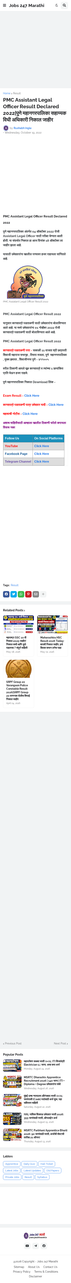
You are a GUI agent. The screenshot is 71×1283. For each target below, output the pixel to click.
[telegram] (35, 1246)
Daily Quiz (29, 1163)
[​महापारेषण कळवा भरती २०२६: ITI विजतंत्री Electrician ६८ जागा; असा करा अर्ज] (12, 1066)
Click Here (31, 395)
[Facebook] (6, 594)
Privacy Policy (21, 1271)
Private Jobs (12, 1177)
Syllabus (42, 1177)
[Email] (36, 594)
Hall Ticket (47, 1163)
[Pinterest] (28, 594)
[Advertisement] (35, 49)
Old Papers (52, 1170)
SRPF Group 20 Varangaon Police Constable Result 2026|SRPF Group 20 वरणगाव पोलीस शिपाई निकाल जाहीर (18, 690)
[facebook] (44, 1246)
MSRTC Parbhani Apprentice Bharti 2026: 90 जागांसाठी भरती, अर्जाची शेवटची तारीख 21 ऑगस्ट (45, 1134)
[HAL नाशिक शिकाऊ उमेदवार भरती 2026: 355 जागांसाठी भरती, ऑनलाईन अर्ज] (12, 1119)
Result (17, 93)
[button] (4, 5)
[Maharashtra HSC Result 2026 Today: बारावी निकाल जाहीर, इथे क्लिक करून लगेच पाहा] (52, 624)
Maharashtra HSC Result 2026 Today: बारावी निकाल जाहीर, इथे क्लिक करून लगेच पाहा (52, 642)
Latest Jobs (11, 1170)
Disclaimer (35, 1276)
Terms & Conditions (46, 1271)
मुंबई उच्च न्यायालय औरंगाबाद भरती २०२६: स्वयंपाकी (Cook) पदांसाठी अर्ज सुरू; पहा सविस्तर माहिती (43, 1099)
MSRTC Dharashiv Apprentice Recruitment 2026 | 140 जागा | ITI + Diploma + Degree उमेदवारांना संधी (44, 1081)
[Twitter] (13, 594)
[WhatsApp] (21, 594)
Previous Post (13, 1043)
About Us (34, 1266)
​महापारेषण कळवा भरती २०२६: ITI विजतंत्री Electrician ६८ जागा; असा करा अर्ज (44, 1063)
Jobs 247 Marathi (26, 5)
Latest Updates (32, 1170)
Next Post (60, 1043)
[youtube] (27, 1246)
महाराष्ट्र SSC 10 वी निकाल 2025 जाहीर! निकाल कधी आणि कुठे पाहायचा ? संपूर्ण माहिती (16, 642)
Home (6, 93)
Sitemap (19, 1266)
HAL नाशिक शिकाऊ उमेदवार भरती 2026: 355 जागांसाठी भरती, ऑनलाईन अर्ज (44, 1116)
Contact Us (50, 1266)
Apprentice (11, 1163)
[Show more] (43, 594)
